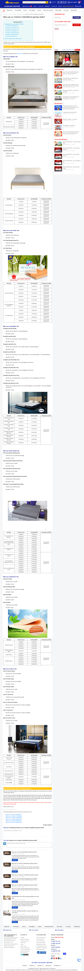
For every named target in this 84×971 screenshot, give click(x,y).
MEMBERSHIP (47, 6)
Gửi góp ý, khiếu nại (24, 952)
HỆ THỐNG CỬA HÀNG (69, 6)
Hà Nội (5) (25, 965)
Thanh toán (23, 942)
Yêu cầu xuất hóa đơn (25, 951)
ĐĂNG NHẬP (78, 6)
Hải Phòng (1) (48, 965)
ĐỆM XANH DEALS (26, 6)
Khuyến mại (9, 10)
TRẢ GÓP (60, 6)
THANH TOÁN (54, 6)
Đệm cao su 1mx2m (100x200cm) (13, 814)
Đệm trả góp (58, 10)
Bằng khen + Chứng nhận (41, 947)
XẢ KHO (35, 6)
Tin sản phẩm (18, 10)
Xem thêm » (15, 860)
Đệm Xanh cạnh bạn (48, 10)
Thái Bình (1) (32, 965)
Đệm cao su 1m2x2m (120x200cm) (14, 816)
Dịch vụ (25, 10)
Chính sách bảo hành (40, 942)
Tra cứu (77, 24)
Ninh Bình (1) (40, 965)
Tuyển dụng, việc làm (25, 941)
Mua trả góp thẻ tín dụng (41, 946)
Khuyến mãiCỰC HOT (54, 2)
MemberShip (74, 10)
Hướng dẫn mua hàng (40, 944)
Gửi (64, 953)
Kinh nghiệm (32, 10)
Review (39, 10)
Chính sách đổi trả (40, 939)
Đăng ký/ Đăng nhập (25, 939)
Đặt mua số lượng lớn (25, 947)
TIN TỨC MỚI (40, 6)
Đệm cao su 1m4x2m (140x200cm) (14, 817)
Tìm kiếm (77, 17)
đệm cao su (19, 53)
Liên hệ (22, 944)
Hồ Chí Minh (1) (57, 965)
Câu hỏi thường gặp (40, 949)
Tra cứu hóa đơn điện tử (25, 949)
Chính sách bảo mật (40, 941)
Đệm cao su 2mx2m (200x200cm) (13, 820)
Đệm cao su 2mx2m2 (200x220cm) (14, 822)
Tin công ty (66, 10)
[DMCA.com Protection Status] (27, 954)
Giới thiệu (22, 937)
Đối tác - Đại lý (23, 946)
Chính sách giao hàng (40, 937)
